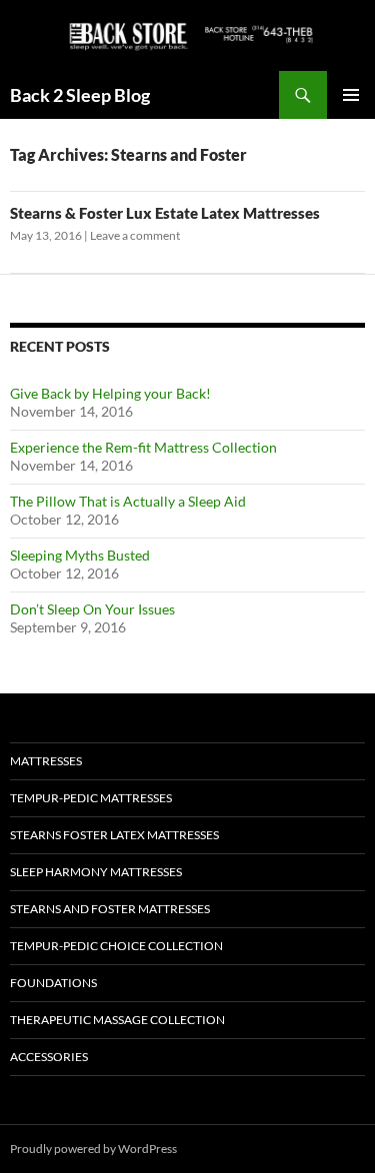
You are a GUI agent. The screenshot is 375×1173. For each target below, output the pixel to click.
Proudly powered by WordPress (93, 1148)
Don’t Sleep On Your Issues (92, 608)
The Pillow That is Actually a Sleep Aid (128, 501)
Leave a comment (135, 235)
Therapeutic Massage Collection (117, 1019)
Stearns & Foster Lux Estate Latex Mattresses (165, 213)
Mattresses (46, 760)
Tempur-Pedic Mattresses (91, 797)
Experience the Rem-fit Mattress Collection (143, 447)
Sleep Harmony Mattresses (96, 871)
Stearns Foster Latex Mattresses (114, 834)
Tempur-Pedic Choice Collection (116, 945)
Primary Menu (351, 95)
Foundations (53, 982)
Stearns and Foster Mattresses (110, 908)
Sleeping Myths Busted (80, 555)
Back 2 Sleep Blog (80, 95)
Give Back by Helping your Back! (110, 393)
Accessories (49, 1056)
